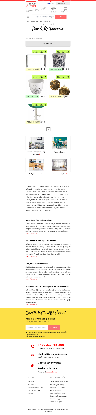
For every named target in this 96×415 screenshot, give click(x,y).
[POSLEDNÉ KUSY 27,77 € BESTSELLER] (59, 99)
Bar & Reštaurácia (46, 21)
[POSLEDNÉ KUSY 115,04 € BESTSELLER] (36, 124)
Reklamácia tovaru (48, 368)
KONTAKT (31, 382)
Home (33, 21)
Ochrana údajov (56, 402)
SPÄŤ (28, 21)
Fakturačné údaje (34, 390)
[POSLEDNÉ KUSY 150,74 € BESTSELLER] (36, 71)
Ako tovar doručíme (57, 387)
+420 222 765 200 (51, 345)
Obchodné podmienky (58, 393)
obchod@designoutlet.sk (52, 354)
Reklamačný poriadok (58, 399)
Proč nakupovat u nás (35, 387)
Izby (37, 21)
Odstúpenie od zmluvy (58, 396)
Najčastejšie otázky (57, 385)
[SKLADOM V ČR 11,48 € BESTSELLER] (59, 71)
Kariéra (30, 393)
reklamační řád (51, 372)
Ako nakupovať (55, 390)
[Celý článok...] (31, 233)
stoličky (47, 210)
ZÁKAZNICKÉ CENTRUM (59, 382)
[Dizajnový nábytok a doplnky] (36, 6)
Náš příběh (32, 385)
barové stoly (45, 194)
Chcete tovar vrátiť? (49, 362)
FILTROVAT (48, 44)
